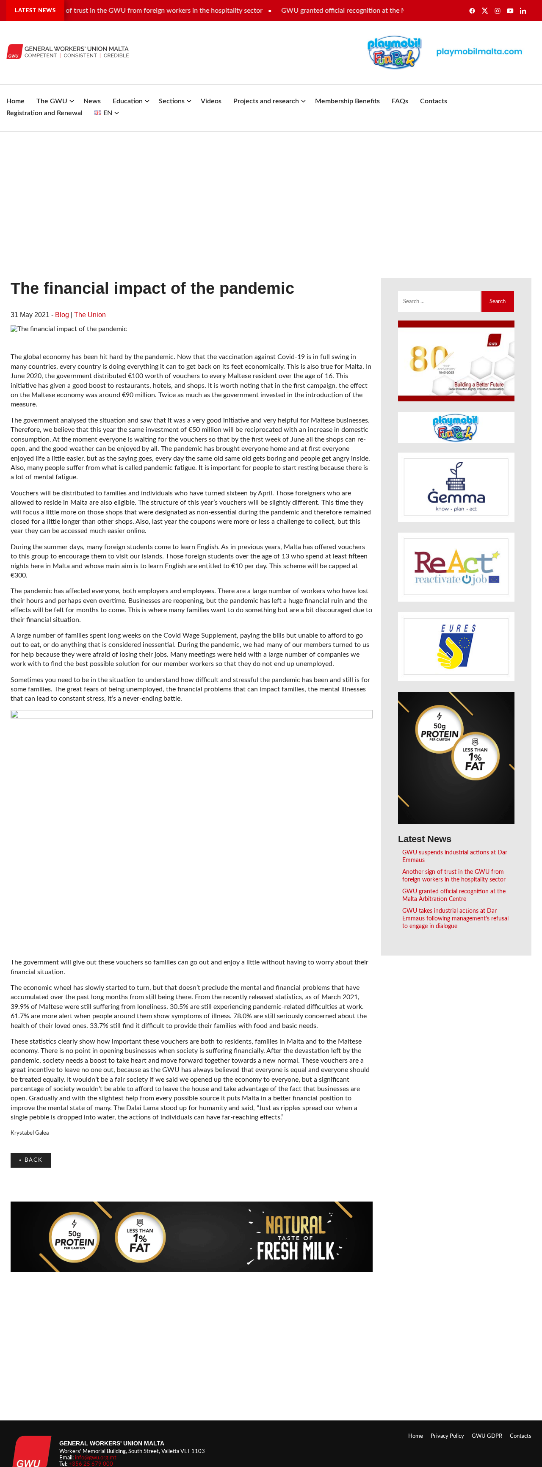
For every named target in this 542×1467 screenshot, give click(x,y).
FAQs (400, 101)
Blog (62, 314)
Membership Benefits (347, 101)
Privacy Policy (447, 1436)
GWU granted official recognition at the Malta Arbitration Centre (359, 10)
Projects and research (266, 101)
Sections (172, 101)
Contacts (433, 101)
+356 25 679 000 (91, 1464)
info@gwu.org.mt (95, 1457)
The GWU (51, 101)
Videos (211, 101)
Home (15, 101)
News (92, 101)
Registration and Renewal (44, 113)
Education (128, 101)
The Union (90, 314)
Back (31, 1160)
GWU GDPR (487, 1436)
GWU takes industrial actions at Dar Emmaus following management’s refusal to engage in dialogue (455, 918)
